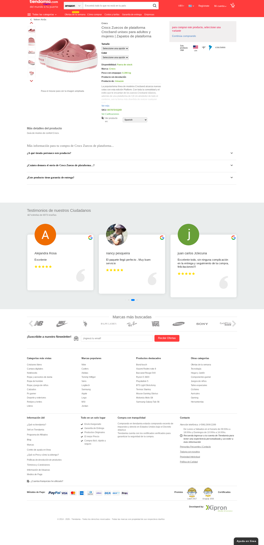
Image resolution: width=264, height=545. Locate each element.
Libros (30, 406)
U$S (180, 5)
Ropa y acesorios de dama (39, 377)
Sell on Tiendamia (35, 429)
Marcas (30, 445)
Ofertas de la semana (201, 364)
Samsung (86, 389)
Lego (84, 397)
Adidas (85, 373)
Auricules (195, 393)
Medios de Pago (34, 474)
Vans (84, 381)
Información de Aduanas (38, 470)
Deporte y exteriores (36, 397)
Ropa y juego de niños (37, 385)
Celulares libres (34, 364)
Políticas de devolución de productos (44, 460)
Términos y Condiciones (38, 465)
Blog (29, 439)
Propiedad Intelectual (190, 457)
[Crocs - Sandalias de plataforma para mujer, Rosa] (31, 27)
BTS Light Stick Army (146, 385)
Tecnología (196, 369)
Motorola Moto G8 (144, 397)
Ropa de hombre (35, 381)
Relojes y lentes (34, 402)
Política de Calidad (189, 462)
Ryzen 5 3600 (142, 377)
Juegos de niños (199, 381)
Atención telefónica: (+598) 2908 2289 (198, 424)
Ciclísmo (195, 389)
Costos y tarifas (112, 14)
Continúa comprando (184, 35)
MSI (83, 402)
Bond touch (141, 364)
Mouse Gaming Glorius (147, 393)
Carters (85, 369)
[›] (31, 81)
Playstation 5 (142, 381)
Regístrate (203, 5)
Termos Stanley (143, 389)
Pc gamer (31, 393)
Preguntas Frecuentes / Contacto (195, 446)
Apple (84, 393)
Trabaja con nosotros (190, 452)
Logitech (86, 385)
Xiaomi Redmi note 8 (146, 369)
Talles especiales (199, 385)
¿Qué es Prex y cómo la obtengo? (43, 455)
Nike (84, 364)
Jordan (85, 406)
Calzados (31, 389)
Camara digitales (35, 369)
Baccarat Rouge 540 (146, 373)
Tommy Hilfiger (89, 377)
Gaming (194, 397)
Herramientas (197, 402)
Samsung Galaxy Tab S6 (147, 402)
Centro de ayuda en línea (39, 450)
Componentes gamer (201, 377)
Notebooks (32, 373)
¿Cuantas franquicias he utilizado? (47, 481)
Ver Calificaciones (110, 114)
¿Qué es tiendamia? (36, 424)
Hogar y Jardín (198, 373)
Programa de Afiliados (37, 434)
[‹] (31, 23)
